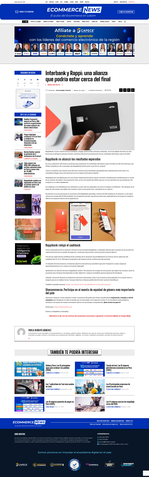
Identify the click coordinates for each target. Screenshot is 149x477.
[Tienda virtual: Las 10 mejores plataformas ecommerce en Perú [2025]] (90, 369)
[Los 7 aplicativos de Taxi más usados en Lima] (29, 386)
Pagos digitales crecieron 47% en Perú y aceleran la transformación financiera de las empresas (32, 139)
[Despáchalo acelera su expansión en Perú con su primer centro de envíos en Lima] (18, 183)
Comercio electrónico (31, 158)
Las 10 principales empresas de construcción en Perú (118, 385)
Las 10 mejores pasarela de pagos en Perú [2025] (60, 402)
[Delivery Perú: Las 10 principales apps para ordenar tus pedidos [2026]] (29, 369)
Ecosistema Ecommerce (53, 389)
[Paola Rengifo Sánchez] (47, 90)
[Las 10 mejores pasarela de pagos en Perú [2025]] (29, 404)
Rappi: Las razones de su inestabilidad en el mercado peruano (88, 284)
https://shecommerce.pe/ (63, 307)
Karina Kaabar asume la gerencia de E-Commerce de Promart (32, 154)
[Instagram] (25, 80)
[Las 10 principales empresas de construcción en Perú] (90, 386)
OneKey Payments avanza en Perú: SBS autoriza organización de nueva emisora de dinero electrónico (32, 123)
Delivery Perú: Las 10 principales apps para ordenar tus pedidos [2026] (58, 367)
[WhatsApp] (133, 90)
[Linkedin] (31, 80)
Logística (27, 189)
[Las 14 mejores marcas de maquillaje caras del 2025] (90, 404)
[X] (125, 90)
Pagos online (28, 130)
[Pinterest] (129, 90)
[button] (125, 21)
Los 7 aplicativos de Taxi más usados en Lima (60, 385)
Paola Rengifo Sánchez (63, 90)
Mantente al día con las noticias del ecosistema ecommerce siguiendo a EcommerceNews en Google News (90, 316)
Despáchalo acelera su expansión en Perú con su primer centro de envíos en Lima (32, 183)
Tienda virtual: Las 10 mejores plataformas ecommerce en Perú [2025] (119, 367)
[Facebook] (18, 80)
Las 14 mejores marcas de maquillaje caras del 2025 (120, 402)
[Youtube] (38, 80)
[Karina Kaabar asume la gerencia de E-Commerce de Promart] (18, 154)
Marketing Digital (54, 85)
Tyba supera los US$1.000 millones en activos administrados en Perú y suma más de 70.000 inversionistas (32, 168)
